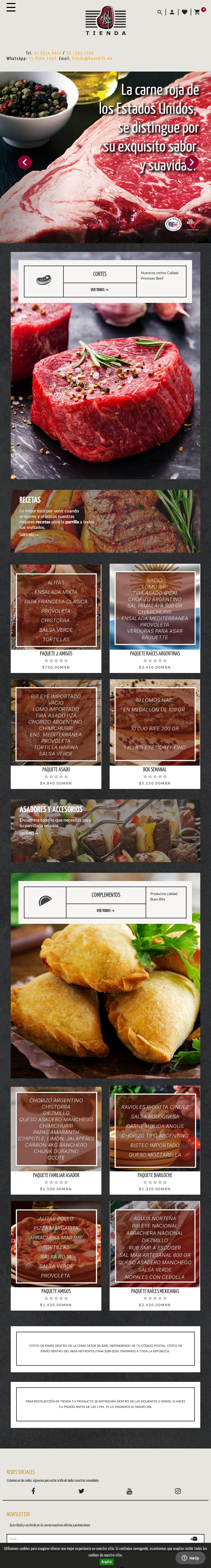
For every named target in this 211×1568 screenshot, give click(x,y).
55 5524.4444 (48, 53)
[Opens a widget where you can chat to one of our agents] (190, 1558)
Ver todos (100, 290)
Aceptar (106, 1562)
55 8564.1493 (42, 59)
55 (69, 53)
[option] (105, 157)
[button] (171, 12)
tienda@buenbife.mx (92, 59)
